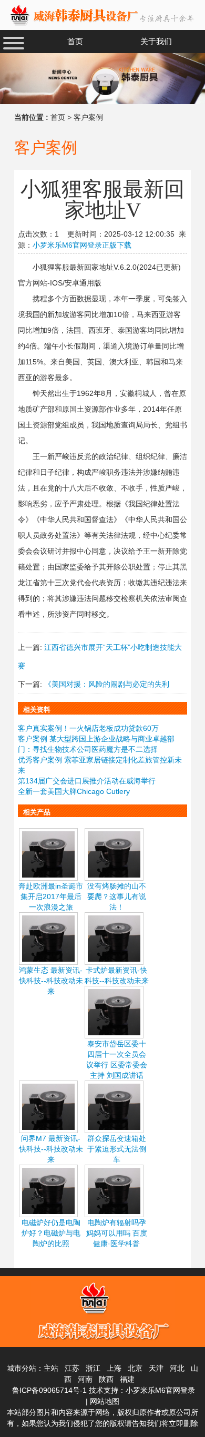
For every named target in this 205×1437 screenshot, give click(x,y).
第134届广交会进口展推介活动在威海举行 (87, 781)
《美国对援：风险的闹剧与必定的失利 (106, 684)
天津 (156, 1368)
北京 (135, 1368)
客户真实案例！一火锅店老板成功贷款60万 (88, 728)
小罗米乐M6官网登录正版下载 (82, 245)
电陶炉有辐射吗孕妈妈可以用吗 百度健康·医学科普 (116, 1233)
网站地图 (104, 1401)
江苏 (72, 1368)
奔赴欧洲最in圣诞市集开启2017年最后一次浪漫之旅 (50, 896)
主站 (51, 1368)
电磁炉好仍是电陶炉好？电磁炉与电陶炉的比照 (51, 1233)
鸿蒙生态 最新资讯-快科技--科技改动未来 (51, 980)
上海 (114, 1368)
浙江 (93, 1368)
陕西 (106, 1379)
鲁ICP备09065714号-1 (49, 1390)
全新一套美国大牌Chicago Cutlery (74, 791)
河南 (85, 1379)
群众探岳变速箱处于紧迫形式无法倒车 (116, 1149)
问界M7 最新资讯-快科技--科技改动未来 (51, 1149)
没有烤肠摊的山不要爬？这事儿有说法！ (116, 896)
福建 (127, 1379)
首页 (57, 117)
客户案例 (88, 117)
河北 (177, 1368)
